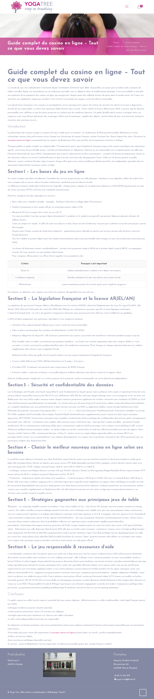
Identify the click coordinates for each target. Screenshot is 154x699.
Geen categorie (133, 43)
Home (116, 43)
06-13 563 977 (123, 675)
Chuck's (62, 692)
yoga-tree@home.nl (126, 679)
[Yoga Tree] (31, 7)
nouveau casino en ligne (19, 140)
